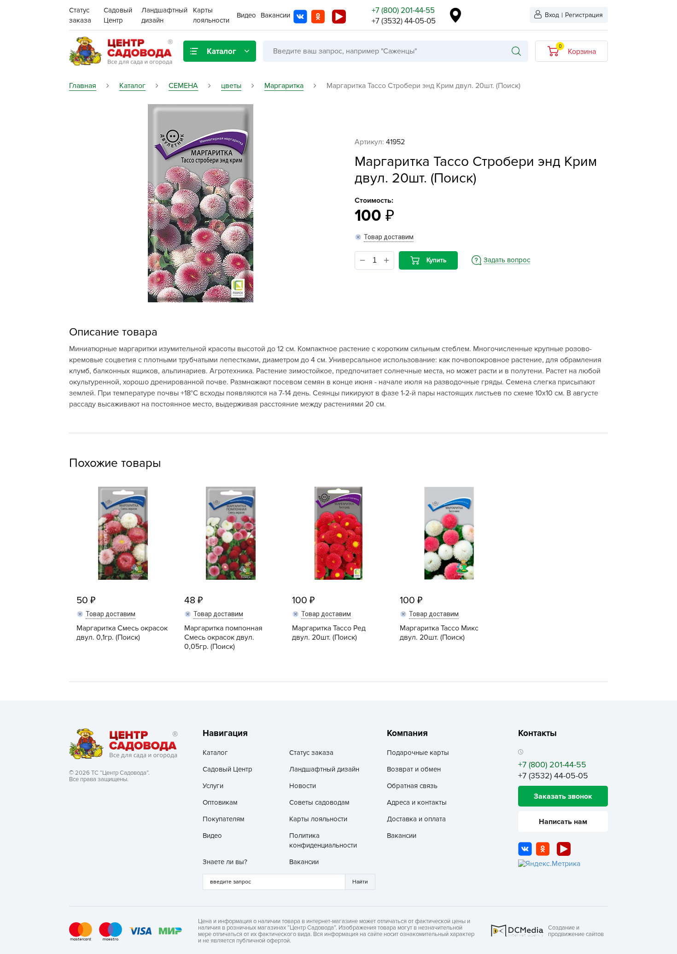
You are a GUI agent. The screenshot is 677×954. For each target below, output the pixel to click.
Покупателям (224, 819)
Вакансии (275, 15)
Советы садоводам (319, 802)
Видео (246, 15)
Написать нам (563, 821)
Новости (302, 786)
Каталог (215, 752)
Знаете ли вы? (225, 862)
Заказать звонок (563, 796)
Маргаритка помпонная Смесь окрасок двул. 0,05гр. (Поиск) (223, 637)
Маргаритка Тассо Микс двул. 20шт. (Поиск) (439, 633)
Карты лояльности (318, 819)
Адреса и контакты (417, 802)
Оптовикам (220, 802)
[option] (200, 203)
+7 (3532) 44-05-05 (404, 21)
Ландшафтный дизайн (324, 769)
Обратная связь (412, 786)
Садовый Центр (227, 769)
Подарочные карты (418, 752)
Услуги (213, 786)
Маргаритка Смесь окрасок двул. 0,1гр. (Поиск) (122, 633)
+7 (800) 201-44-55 (403, 10)
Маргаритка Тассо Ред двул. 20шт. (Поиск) (329, 633)
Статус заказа (311, 752)
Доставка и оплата (416, 819)
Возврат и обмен (414, 769)
